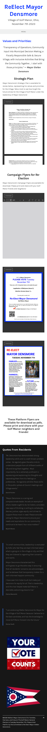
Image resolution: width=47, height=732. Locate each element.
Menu (23, 32)
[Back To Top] (43, 718)
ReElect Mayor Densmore (23, 10)
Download (8, 102)
